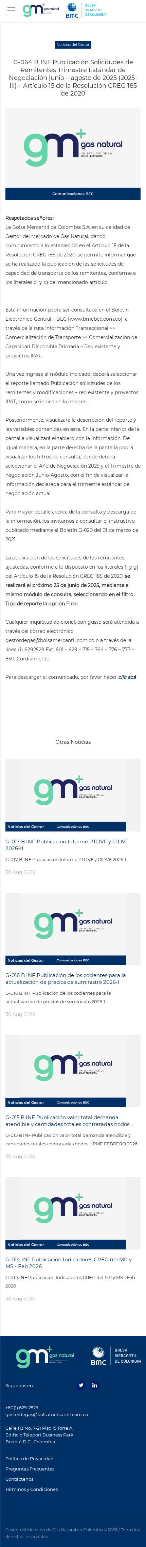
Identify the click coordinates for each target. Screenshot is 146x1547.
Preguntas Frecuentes (29, 1469)
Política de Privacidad (29, 1458)
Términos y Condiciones (31, 1489)
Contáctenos (19, 1479)
